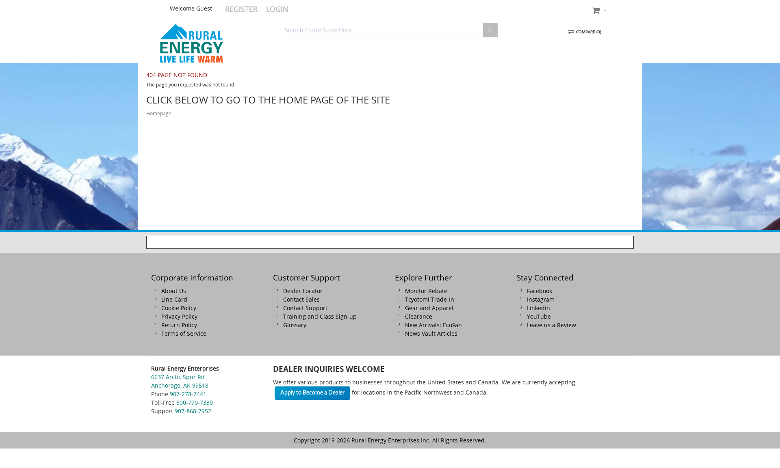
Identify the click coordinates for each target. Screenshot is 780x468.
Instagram (541, 299)
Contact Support (305, 308)
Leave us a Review (551, 325)
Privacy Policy (179, 316)
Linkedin (538, 308)
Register (241, 9)
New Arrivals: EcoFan (433, 325)
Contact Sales (301, 299)
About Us (173, 291)
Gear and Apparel (429, 308)
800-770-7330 (194, 402)
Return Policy (179, 325)
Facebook (539, 291)
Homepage (158, 113)
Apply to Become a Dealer (312, 393)
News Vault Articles (431, 333)
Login (277, 9)
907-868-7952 (193, 411)
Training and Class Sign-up (320, 316)
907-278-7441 (188, 394)
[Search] (490, 30)
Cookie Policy (178, 308)
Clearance (418, 316)
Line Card (174, 299)
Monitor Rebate (426, 291)
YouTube (539, 316)
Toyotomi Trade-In (429, 299)
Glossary (294, 325)
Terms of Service (183, 333)
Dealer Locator (303, 291)
